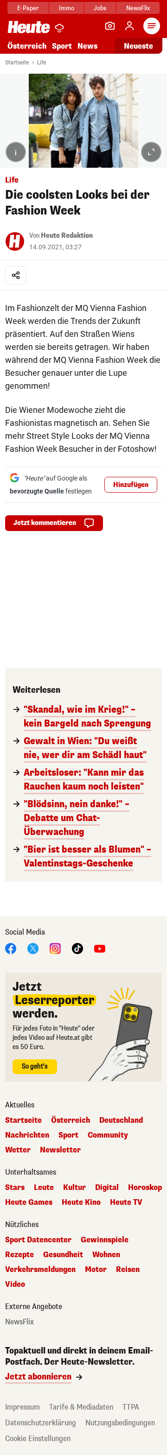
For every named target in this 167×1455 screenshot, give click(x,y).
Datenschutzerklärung (40, 1423)
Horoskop (145, 1187)
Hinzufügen (130, 485)
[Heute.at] (28, 26)
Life (41, 62)
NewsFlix (138, 8)
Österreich (26, 46)
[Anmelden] (129, 26)
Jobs (100, 8)
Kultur (74, 1187)
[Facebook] (10, 948)
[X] (33, 948)
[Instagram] (55, 948)
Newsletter (60, 1150)
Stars (15, 1187)
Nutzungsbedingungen (120, 1423)
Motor (96, 1269)
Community (108, 1135)
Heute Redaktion (67, 235)
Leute (44, 1187)
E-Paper (28, 8)
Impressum (22, 1407)
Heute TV (126, 1202)
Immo (66, 8)
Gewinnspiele (104, 1240)
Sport (62, 46)
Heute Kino (81, 1202)
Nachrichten (27, 1135)
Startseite (17, 62)
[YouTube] (99, 948)
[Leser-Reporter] (110, 26)
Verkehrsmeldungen (40, 1269)
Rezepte (19, 1254)
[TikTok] (77, 948)
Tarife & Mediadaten (81, 1407)
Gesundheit (63, 1254)
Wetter (18, 1150)
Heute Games (28, 1202)
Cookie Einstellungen (38, 1438)
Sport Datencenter (38, 1240)
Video (15, 1284)
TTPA (130, 1407)
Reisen (128, 1269)
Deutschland (121, 1120)
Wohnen (106, 1254)
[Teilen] (15, 275)
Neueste (138, 46)
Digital (107, 1187)
